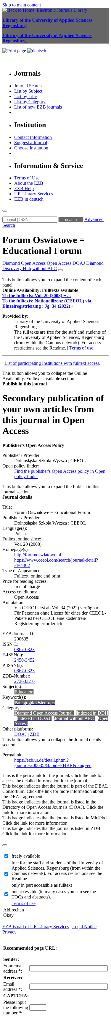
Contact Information (33, 137)
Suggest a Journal (30, 142)
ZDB (35, 734)
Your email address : (13, 968)
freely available (26, 855)
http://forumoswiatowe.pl (37, 554)
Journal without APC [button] (74, 718)
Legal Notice (84, 926)
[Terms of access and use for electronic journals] (75, 306)
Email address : (12, 986)
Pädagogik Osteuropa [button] (35, 702)
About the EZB (28, 183)
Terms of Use (26, 177)
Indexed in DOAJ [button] (34, 718)
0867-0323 (24, 649)
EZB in (29, 199)
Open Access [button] (59, 263)
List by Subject (28, 91)
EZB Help (24, 188)
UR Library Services (33, 193)
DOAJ (21, 734)
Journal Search (28, 85)
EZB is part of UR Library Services (35, 926)
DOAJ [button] (79, 263)
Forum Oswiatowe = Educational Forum (43, 245)
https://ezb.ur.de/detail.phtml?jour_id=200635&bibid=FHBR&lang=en (52, 763)
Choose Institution (31, 147)
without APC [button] (44, 268)
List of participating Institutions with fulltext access (51, 363)
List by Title (25, 96)
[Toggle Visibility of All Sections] (60, 270)
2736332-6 (24, 681)
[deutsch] (36, 50)
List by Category (30, 101)
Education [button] (24, 691)
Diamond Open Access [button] (24, 263)
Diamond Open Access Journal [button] (44, 713)
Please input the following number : (15, 1007)
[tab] (55, 290)
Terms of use (81, 347)
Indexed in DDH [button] (92, 713)
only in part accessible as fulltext (42, 885)
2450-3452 (24, 660)
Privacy (9, 931)
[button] (40, 290)
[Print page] (14, 50)
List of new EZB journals (38, 106)
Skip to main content (21, 4)
